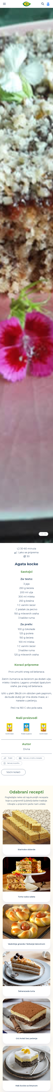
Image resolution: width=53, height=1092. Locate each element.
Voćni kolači (13, 772)
